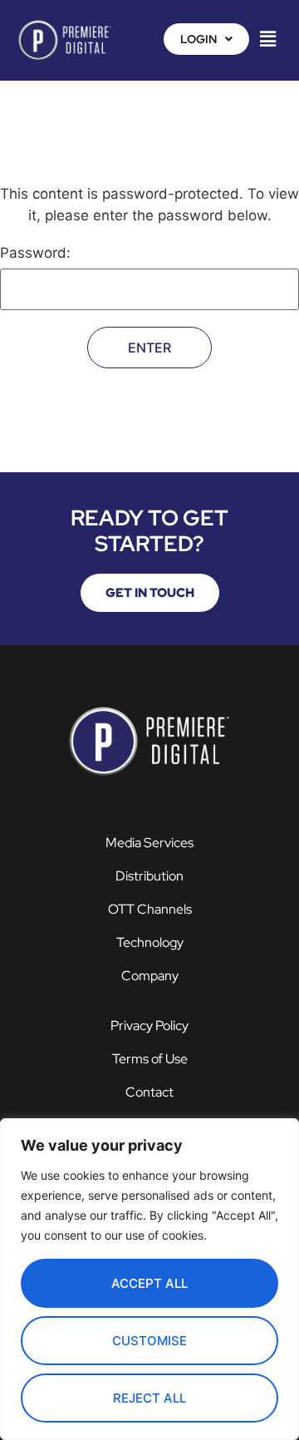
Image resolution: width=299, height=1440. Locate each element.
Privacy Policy (149, 1025)
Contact (149, 1092)
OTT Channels (150, 909)
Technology (150, 942)
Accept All (149, 1283)
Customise (149, 1341)
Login (198, 39)
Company (150, 975)
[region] (149, 1279)
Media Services (149, 842)
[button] (206, 39)
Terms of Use (150, 1059)
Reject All (149, 1398)
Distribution (149, 876)
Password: (35, 253)
